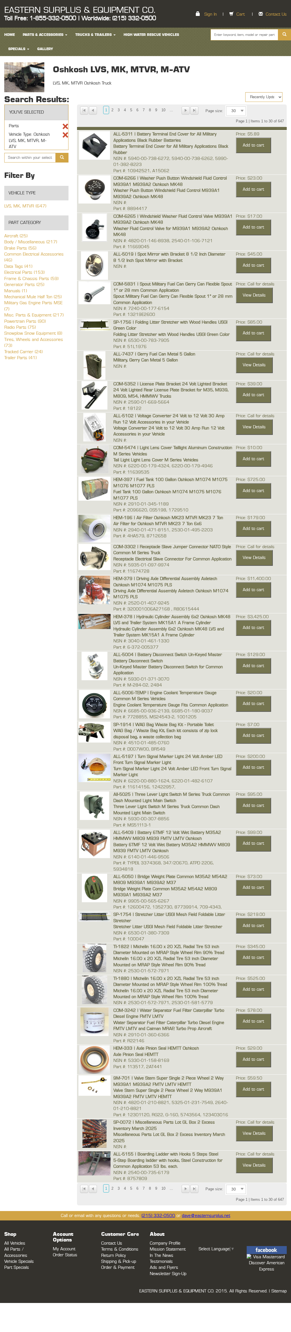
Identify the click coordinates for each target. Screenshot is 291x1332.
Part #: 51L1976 (130, 347)
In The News (161, 1255)
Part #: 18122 (127, 408)
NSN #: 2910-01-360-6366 (141, 1035)
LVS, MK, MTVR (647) (25, 206)
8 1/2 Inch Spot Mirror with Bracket (147, 260)
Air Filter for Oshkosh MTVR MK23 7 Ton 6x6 (157, 524)
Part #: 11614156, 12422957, (144, 787)
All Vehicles (14, 1243)
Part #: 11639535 (131, 472)
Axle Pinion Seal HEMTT (135, 1055)
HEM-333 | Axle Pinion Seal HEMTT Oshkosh (156, 1048)
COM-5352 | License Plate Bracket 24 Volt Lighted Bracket (170, 384)
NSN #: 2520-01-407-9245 (141, 603)
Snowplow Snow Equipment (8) (33, 333)
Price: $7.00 (247, 725)
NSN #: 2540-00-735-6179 (141, 1173)
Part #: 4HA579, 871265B (140, 536)
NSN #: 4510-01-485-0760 (141, 743)
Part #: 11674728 (131, 571)
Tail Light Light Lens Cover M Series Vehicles (155, 460)
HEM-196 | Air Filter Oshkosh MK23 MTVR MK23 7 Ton (168, 518)
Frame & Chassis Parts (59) (31, 279)
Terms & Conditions (119, 1249)
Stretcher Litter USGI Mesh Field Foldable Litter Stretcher (167, 927)
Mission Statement (168, 1249)
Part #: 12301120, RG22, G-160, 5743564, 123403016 (170, 1115)
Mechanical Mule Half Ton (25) (33, 297)
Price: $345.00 (250, 947)
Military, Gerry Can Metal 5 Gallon (145, 360)
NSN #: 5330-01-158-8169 (141, 1060)
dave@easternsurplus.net (206, 1216)
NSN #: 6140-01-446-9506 (141, 857)
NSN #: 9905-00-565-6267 (141, 901)
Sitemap (279, 1291)
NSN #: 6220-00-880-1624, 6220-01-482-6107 (163, 781)
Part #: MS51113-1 (132, 825)
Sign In (210, 14)
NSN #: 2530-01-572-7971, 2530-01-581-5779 (163, 1003)
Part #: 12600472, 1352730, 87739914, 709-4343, (167, 907)
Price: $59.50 (249, 1078)
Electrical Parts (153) (24, 272)
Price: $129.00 (250, 655)
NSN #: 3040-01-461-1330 (141, 641)
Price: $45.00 (249, 254)
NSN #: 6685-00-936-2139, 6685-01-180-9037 (163, 711)
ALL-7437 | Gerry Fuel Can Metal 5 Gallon (154, 354)
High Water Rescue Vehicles (151, 34)
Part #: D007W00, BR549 (139, 749)
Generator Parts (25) (24, 285)
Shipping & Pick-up (118, 1261)
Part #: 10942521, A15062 (141, 171)
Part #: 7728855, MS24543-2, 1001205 (155, 717)
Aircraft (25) (16, 236)
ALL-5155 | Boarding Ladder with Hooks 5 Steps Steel (165, 1154)
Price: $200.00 (250, 757)
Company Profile (165, 1243)
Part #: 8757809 (130, 1179)
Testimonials (161, 1261)
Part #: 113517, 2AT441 (137, 1067)
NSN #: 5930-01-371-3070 (141, 679)
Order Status (65, 1255)
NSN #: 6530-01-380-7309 (141, 933)
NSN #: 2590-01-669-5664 (141, 402)
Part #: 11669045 (131, 247)
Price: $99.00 (249, 833)
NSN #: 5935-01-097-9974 (141, 565)
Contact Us (276, 14)
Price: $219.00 (250, 914)
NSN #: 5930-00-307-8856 (141, 819)
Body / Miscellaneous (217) (30, 242)
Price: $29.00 (249, 1048)
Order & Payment (117, 1267)
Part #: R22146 (128, 1041)
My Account (64, 1249)
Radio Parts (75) (20, 327)
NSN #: (120, 203)
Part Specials (16, 1267)
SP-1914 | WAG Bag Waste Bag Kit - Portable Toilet (163, 725)
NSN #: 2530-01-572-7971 (141, 971)
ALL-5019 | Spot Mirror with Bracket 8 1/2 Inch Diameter (169, 254)
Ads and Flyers (164, 1267)
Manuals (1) (15, 291)
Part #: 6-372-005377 (136, 647)
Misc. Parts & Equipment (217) (34, 315)
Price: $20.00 (249, 693)
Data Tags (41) (18, 266)
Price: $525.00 (250, 979)
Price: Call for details (255, 284)
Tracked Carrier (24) (23, 352)
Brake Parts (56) (20, 248)
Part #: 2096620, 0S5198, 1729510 (150, 510)
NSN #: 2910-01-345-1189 (141, 504)
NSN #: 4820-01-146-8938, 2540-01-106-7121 (163, 241)
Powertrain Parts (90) (25, 321)
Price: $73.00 (249, 877)
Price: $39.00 (249, 384)
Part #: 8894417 (130, 209)
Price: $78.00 (249, 1010)
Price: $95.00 (249, 794)
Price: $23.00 (249, 178)
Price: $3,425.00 (252, 617)
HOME (9, 34)
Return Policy (113, 1255)
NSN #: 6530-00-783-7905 (141, 340)
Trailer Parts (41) (20, 358)
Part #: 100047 (128, 939)
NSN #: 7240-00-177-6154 (141, 309)
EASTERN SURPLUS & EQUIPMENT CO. (79, 10)
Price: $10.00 (249, 448)
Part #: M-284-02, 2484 (137, 685)
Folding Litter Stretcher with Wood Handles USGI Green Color (171, 334)
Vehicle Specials (19, 1261)
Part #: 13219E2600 (134, 315)
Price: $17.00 (249, 216)
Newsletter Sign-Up (168, 1274)
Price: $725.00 (250, 480)
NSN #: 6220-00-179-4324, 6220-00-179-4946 (163, 466)
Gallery (45, 49)
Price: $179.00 (250, 518)
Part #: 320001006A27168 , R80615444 (156, 609)
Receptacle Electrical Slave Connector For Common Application (172, 559)
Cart (240, 14)
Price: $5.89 (247, 134)
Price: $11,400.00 (253, 579)
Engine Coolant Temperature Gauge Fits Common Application (170, 705)
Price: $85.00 (249, 322)
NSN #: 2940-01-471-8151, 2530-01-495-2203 (163, 530)
